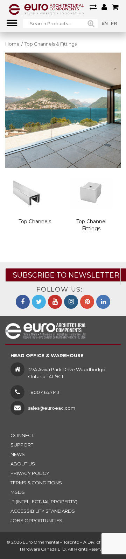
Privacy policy (29, 473)
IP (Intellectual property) (43, 501)
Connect (22, 435)
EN (105, 23)
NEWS (17, 454)
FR (114, 23)
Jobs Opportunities (36, 520)
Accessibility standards (42, 511)
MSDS (17, 492)
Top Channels (35, 221)
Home (12, 44)
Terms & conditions (36, 482)
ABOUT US (22, 463)
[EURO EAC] (46, 9)
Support (21, 445)
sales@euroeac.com (51, 408)
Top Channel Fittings (91, 225)
